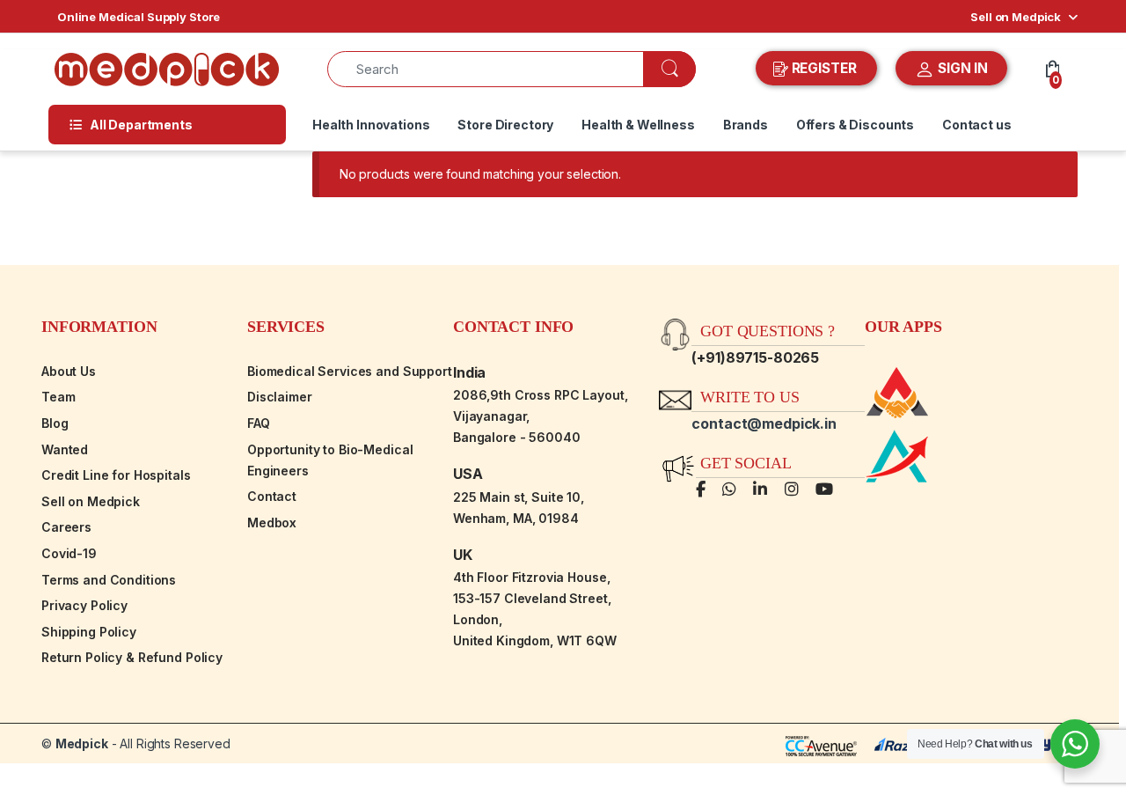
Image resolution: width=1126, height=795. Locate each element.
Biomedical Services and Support (349, 371)
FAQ (258, 423)
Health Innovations (370, 124)
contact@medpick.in (763, 423)
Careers (66, 526)
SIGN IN (961, 68)
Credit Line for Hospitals (116, 474)
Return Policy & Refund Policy (132, 657)
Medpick (81, 743)
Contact (271, 496)
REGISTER (824, 68)
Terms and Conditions (108, 579)
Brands (745, 124)
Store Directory (505, 124)
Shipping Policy (88, 631)
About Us (68, 371)
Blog (54, 423)
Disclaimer (279, 396)
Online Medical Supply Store (138, 17)
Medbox (271, 522)
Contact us (977, 124)
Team (58, 396)
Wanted (64, 449)
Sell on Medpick (1015, 17)
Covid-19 (69, 553)
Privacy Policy (84, 605)
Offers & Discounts (855, 124)
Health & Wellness (638, 124)
